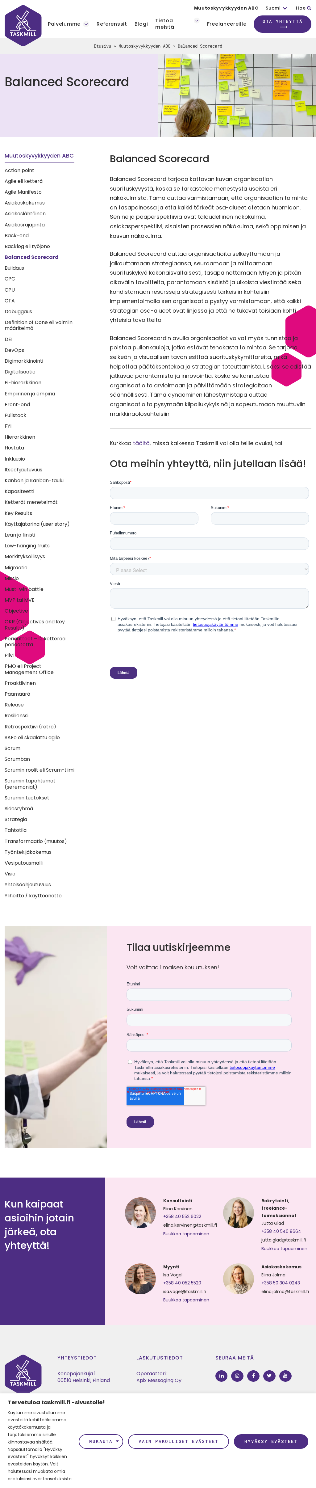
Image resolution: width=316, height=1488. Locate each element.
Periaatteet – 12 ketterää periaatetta (35, 641)
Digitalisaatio (20, 372)
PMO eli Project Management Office (29, 669)
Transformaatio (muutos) (36, 841)
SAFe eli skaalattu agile (32, 737)
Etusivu (102, 46)
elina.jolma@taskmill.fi (285, 1291)
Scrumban (17, 759)
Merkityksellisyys (25, 556)
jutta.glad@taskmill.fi (283, 1240)
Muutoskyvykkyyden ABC (226, 8)
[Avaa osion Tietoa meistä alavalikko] (197, 21)
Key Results (18, 513)
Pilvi (9, 655)
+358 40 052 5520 (182, 1283)
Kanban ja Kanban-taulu (34, 480)
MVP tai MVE (20, 600)
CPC (10, 279)
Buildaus (14, 268)
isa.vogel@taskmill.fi (184, 1291)
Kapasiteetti (19, 491)
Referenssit (112, 24)
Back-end (17, 235)
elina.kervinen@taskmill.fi (190, 1225)
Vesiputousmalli (24, 863)
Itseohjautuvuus (23, 470)
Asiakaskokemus (25, 203)
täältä (141, 443)
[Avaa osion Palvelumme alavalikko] (86, 24)
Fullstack (15, 415)
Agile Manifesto (23, 192)
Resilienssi (16, 716)
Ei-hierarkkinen (23, 383)
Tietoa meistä (164, 24)
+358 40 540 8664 (281, 1231)
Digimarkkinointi (24, 361)
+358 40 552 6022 (182, 1216)
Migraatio (16, 568)
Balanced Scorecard (32, 257)
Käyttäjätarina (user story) (37, 524)
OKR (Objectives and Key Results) (35, 624)
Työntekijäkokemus (28, 852)
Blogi (141, 24)
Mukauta (101, 1441)
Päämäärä (17, 694)
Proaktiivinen (20, 683)
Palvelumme (64, 24)
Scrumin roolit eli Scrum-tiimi (39, 770)
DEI (8, 339)
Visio (10, 874)
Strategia (16, 819)
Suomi (273, 8)
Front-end (17, 404)
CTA (10, 301)
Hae (301, 8)
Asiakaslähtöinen (25, 214)
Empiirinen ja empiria (30, 394)
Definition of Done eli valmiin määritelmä (39, 325)
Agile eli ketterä (24, 181)
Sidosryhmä (19, 808)
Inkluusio (15, 459)
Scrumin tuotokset (27, 798)
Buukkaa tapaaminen (186, 1234)
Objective (16, 611)
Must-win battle (24, 589)
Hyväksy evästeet (271, 1441)
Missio (12, 578)
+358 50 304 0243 (280, 1283)
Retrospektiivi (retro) (30, 727)
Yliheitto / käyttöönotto (33, 896)
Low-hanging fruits (27, 546)
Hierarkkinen (20, 437)
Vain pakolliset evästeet (178, 1441)
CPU (10, 290)
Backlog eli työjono (27, 246)
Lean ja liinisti (20, 535)
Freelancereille (227, 24)
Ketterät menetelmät (31, 502)
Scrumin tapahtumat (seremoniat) (30, 784)
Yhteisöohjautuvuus (28, 884)
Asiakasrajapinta (25, 225)
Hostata (14, 448)
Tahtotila (16, 830)
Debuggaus (18, 311)
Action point (19, 170)
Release (14, 705)
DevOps (14, 350)
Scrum (12, 748)
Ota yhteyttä (283, 21)
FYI (8, 426)
